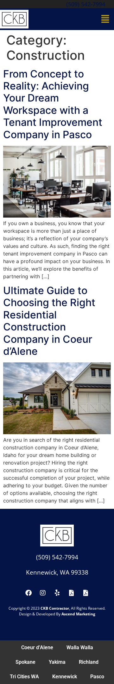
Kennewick (64, 677)
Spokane (25, 662)
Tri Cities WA (24, 677)
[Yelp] (57, 593)
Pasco (97, 677)
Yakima (57, 662)
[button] (105, 19)
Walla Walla (79, 647)
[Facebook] (28, 593)
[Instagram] (42, 593)
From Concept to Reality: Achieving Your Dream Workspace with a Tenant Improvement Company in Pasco (52, 104)
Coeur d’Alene (37, 647)
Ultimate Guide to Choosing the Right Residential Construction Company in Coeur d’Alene (49, 320)
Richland (88, 662)
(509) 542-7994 (85, 4)
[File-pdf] (71, 593)
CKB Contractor (55, 608)
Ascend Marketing (78, 614)
